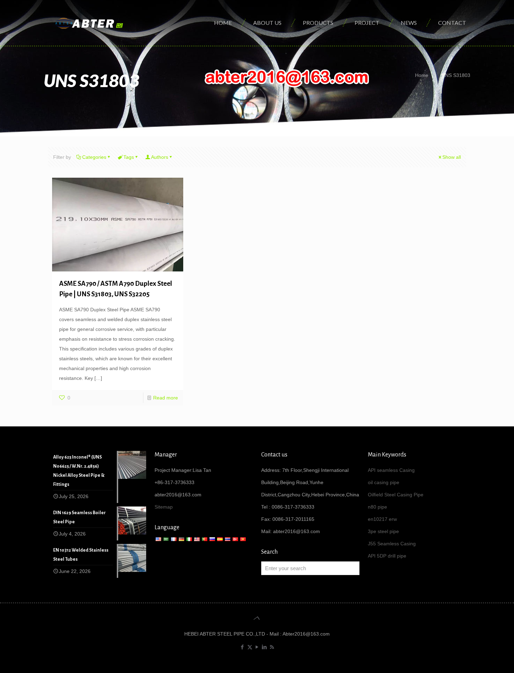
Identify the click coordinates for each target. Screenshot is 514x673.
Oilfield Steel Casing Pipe (395, 494)
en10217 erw (382, 519)
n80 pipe (377, 507)
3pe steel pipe (383, 531)
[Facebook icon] (242, 647)
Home (421, 75)
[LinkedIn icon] (264, 647)
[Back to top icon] (257, 618)
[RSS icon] (271, 647)
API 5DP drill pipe (387, 556)
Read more (165, 398)
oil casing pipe (383, 482)
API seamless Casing (391, 470)
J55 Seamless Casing (392, 543)
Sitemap (164, 507)
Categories (94, 157)
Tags (128, 157)
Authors (159, 157)
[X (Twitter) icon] (249, 647)
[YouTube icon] (257, 647)
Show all (451, 157)
